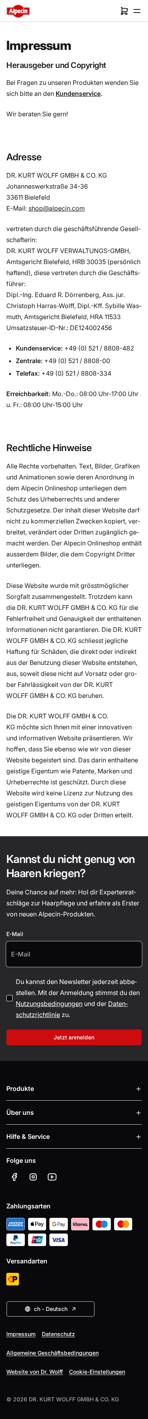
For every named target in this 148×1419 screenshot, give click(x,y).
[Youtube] (52, 1177)
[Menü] (137, 11)
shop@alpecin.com (56, 208)
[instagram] (33, 1177)
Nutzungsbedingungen (49, 1004)
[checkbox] (9, 998)
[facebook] (14, 1177)
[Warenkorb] (124, 11)
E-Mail (14, 934)
